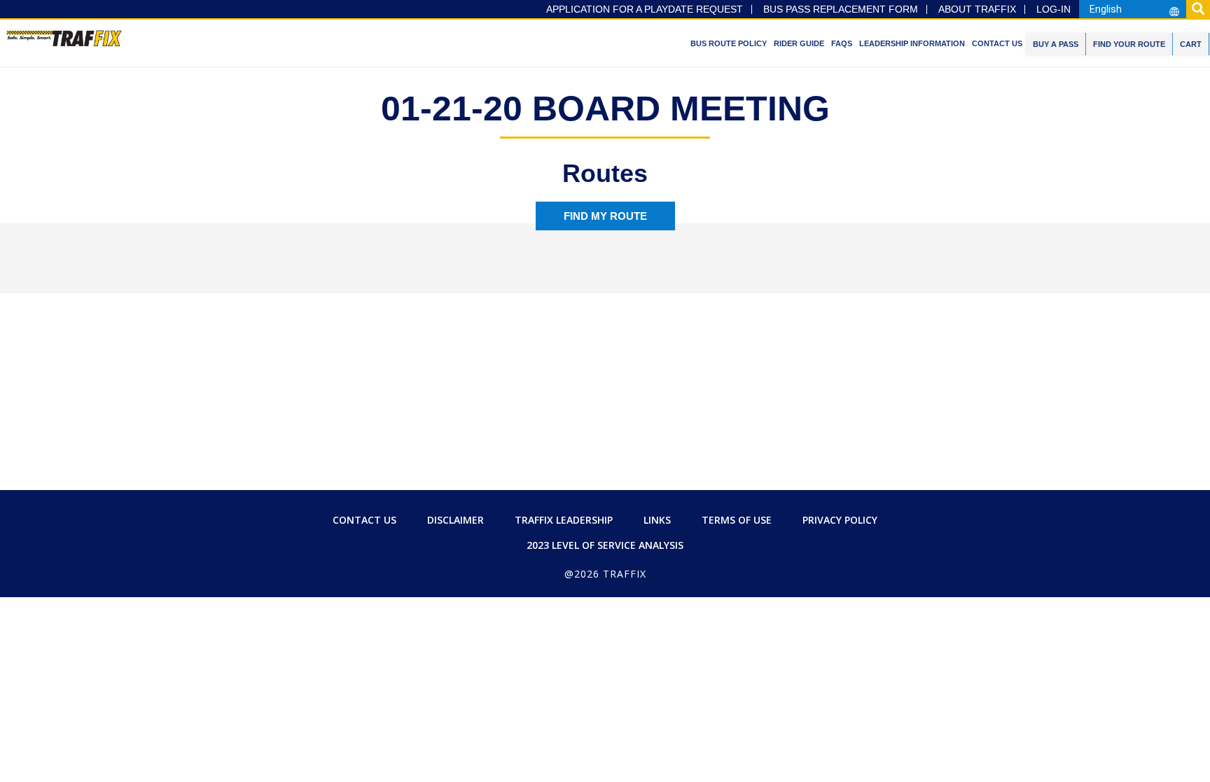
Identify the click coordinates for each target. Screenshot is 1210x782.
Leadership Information (912, 43)
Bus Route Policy (728, 43)
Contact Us (997, 43)
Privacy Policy (839, 519)
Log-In (1053, 9)
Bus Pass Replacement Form (840, 9)
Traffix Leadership (564, 519)
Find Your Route (1129, 44)
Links (657, 519)
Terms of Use (737, 519)
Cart (1191, 44)
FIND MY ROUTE (605, 216)
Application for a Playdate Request (644, 9)
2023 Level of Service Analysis (605, 545)
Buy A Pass (1055, 44)
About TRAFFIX (977, 9)
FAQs (841, 43)
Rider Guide (799, 43)
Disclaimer (455, 519)
